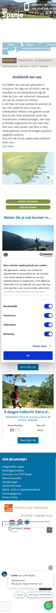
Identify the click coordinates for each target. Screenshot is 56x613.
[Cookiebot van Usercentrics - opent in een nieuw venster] (40, 255)
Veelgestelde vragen (13, 466)
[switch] (48, 315)
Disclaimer (27, 515)
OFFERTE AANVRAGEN (28, 202)
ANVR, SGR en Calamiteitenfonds (21, 489)
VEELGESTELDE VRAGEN (39, 34)
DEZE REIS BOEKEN (28, 207)
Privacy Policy (9, 497)
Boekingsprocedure (13, 470)
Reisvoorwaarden (12, 478)
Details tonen (40, 346)
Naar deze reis (28, 367)
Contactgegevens (11, 493)
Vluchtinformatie (11, 485)
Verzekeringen (10, 482)
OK (28, 355)
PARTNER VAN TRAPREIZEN (31, 507)
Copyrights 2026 (43, 515)
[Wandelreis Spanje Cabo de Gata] (28, 168)
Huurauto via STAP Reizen (17, 474)
